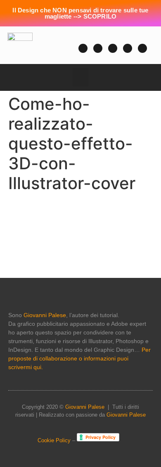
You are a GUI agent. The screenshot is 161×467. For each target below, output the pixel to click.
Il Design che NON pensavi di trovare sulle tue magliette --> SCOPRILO (80, 13)
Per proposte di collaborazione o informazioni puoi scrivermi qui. (79, 358)
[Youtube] (83, 48)
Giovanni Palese (45, 315)
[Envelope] (97, 48)
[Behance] (142, 48)
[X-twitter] (112, 48)
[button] (56, 47)
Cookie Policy (54, 440)
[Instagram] (127, 48)
